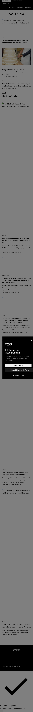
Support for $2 (18, 365)
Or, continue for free (18, 375)
